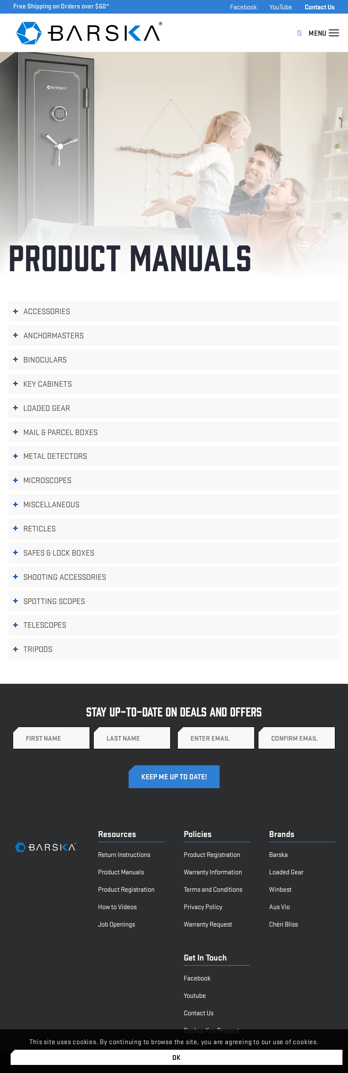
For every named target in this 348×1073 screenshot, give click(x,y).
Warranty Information (213, 871)
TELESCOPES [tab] (44, 624)
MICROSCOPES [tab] (47, 480)
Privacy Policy (203, 906)
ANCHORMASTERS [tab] (53, 335)
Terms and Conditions (213, 889)
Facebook (243, 6)
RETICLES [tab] (39, 528)
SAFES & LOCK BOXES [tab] (58, 552)
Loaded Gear (286, 871)
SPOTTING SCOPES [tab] (54, 600)
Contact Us (320, 6)
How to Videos (117, 906)
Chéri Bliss (283, 923)
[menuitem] (333, 33)
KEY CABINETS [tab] (47, 383)
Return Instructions (124, 854)
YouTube (280, 6)
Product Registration (126, 889)
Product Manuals (121, 871)
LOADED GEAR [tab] (46, 407)
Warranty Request (208, 923)
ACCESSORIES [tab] (46, 311)
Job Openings (116, 923)
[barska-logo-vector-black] (90, 33)
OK (176, 1057)
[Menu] (333, 33)
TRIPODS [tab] (37, 648)
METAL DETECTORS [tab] (55, 455)
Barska (278, 854)
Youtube (195, 995)
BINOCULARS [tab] (45, 359)
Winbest (280, 889)
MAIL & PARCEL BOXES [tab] (60, 432)
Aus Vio (279, 906)
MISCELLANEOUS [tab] (51, 504)
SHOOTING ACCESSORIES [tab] (64, 576)
